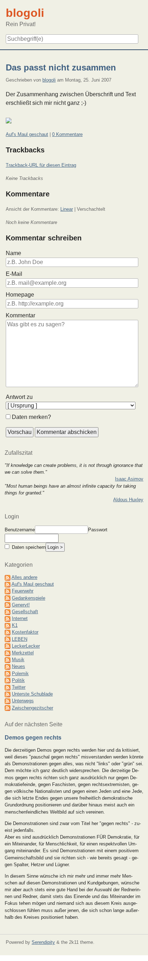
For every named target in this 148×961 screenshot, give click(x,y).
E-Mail (14, 274)
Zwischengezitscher (32, 708)
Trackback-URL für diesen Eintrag (41, 165)
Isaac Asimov (129, 479)
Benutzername (20, 529)
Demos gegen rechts (33, 738)
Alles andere (24, 577)
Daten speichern (28, 547)
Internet (20, 618)
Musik (18, 659)
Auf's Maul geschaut (27, 134)
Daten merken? (31, 417)
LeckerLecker (26, 646)
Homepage (20, 295)
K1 (15, 625)
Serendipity (43, 942)
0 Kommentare (67, 134)
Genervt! (21, 605)
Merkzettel (23, 652)
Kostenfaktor (25, 632)
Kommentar (20, 315)
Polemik (20, 673)
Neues (18, 666)
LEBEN (19, 639)
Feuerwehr (22, 591)
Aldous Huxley (128, 499)
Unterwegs (23, 700)
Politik (18, 680)
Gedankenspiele (28, 598)
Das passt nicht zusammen (61, 67)
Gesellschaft (25, 611)
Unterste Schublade (32, 694)
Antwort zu (19, 397)
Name (13, 253)
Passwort (97, 529)
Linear (66, 209)
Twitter (19, 687)
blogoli (49, 80)
